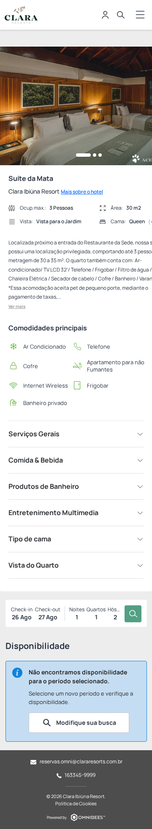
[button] (83, 155)
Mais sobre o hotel (82, 191)
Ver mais (16, 306)
